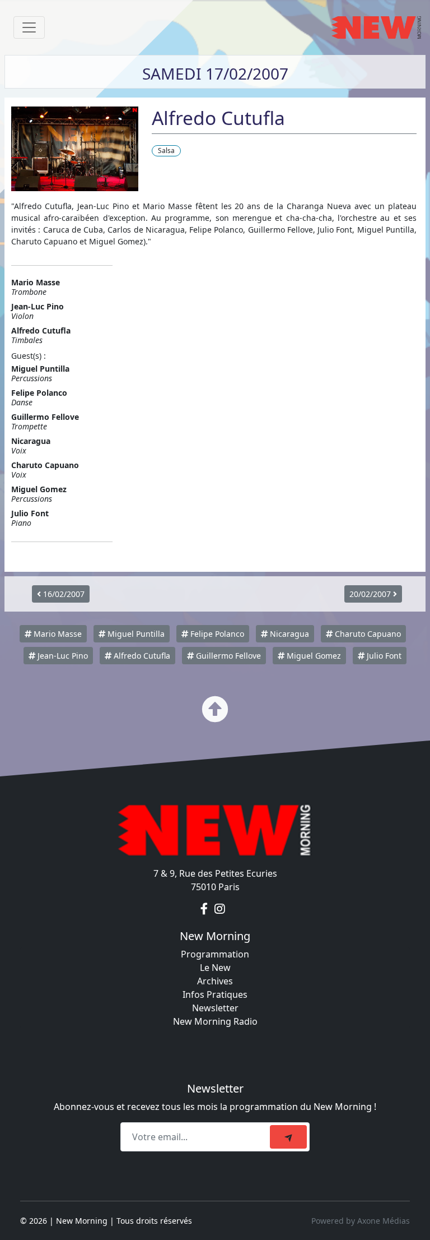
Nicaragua (288, 633)
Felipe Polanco (216, 633)
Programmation (215, 954)
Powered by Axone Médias (360, 1220)
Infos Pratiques (215, 994)
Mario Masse (56, 633)
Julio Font (382, 655)
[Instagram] (219, 909)
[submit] (288, 1137)
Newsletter (215, 1008)
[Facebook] (205, 909)
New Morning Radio (215, 1021)
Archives (215, 981)
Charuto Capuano (367, 633)
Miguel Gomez (312, 655)
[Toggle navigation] (29, 27)
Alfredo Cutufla (140, 655)
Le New (215, 967)
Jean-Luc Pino (61, 655)
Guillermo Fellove (227, 655)
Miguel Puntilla (135, 633)
